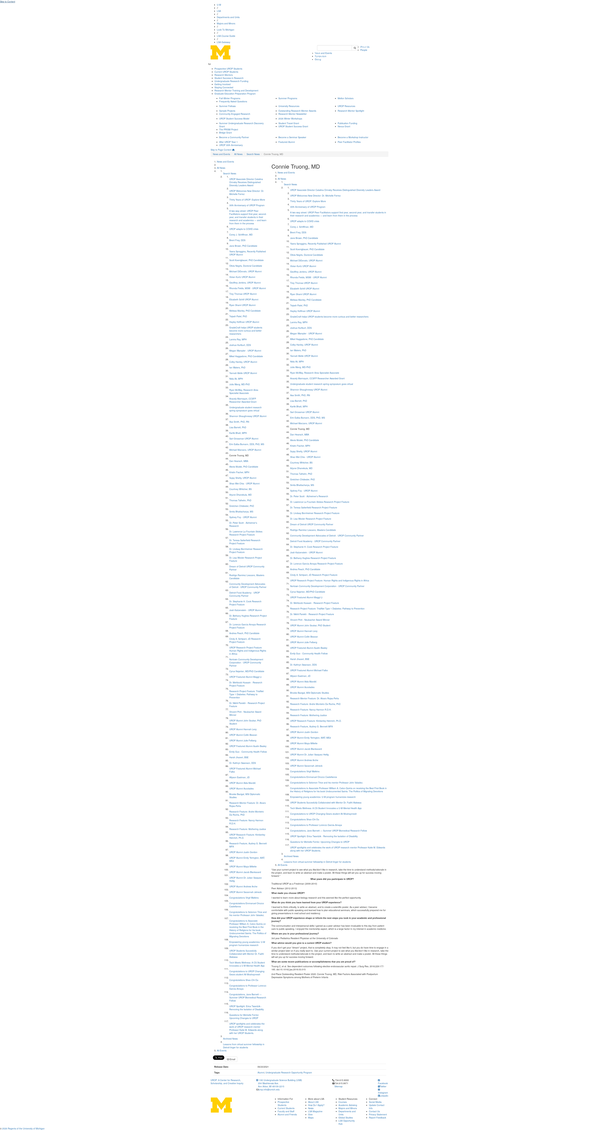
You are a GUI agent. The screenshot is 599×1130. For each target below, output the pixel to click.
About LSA (313, 1101)
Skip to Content (7, 1)
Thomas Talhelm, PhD (240, 500)
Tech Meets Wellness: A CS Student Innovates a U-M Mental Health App (247, 964)
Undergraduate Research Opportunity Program (288, 1072)
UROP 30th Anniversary (231, 145)
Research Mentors (223, 74)
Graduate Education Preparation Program (235, 93)
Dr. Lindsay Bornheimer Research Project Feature (314, 513)
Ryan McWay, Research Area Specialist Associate (243, 391)
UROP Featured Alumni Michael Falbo (309, 670)
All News (238, 154)
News (311, 1108)
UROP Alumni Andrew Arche (243, 886)
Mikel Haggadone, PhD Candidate (246, 356)
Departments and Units (228, 17)
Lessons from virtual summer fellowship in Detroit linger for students (243, 1046)
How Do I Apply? (316, 1105)
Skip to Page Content (221, 149)
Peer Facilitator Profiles (349, 141)
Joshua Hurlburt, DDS (240, 345)
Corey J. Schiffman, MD (241, 234)
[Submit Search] (355, 48)
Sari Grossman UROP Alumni (243, 438)
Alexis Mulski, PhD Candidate (243, 466)
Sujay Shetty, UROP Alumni (242, 477)
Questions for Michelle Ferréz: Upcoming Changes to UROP (244, 1016)
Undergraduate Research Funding (231, 81)
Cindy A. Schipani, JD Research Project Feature (313, 574)
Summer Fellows (227, 106)
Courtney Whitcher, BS (240, 489)
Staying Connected (223, 87)
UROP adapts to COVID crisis (243, 228)
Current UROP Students (226, 71)
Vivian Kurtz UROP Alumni (242, 277)
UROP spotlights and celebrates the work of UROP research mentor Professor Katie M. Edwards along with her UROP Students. (247, 1028)
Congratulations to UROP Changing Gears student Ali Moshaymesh (246, 973)
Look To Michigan (225, 29)
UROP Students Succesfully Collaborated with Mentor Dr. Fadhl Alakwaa (246, 953)
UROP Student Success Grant (293, 126)
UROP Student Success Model (234, 118)
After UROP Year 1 (228, 141)
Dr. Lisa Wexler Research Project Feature (310, 518)
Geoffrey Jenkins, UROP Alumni (245, 282)
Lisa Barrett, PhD (237, 427)
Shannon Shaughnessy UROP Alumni (247, 416)
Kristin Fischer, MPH (239, 472)
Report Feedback (377, 1117)
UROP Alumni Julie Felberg (242, 740)
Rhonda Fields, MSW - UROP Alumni (247, 288)
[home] (233, 149)
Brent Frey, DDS (237, 240)
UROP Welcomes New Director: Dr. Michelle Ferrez (315, 195)
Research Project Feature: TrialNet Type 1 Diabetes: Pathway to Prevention (246, 694)
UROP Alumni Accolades (241, 788)
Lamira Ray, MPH (238, 339)
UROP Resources (346, 106)
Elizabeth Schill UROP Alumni (243, 299)
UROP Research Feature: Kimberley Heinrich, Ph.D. (315, 720)
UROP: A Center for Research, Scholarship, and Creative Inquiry (227, 1082)
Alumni (261, 1072)
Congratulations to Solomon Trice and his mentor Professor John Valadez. (248, 913)
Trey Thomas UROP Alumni (243, 293)
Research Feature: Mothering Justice (247, 829)
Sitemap (338, 1086)
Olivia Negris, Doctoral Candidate (245, 265)
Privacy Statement (378, 1114)
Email (232, 1059)
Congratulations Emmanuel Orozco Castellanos (313, 776)
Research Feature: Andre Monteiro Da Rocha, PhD (315, 704)
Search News (253, 154)
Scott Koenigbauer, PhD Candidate (246, 260)
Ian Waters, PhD (237, 367)
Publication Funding (347, 123)
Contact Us (374, 1111)
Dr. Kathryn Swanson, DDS (242, 762)
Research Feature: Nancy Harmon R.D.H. (310, 709)
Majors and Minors (226, 23)
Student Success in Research (228, 78)
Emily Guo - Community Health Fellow (248, 751)
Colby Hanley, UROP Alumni (243, 361)
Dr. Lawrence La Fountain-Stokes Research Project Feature (245, 533)
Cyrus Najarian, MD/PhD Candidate (246, 671)
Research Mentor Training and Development (236, 90)
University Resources (288, 106)
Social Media (375, 1101)
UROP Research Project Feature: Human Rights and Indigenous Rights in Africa (247, 650)
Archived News (230, 1038)
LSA (219, 10)
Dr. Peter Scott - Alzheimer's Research (309, 496)
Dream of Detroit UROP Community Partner (311, 524)
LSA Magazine (315, 1111)
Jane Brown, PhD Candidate (243, 245)
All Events (221, 1050)
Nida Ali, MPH (236, 378)
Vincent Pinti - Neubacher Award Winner (310, 619)
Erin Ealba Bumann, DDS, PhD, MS (246, 444)
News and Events (221, 154)
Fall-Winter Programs (229, 98)
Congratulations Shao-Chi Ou (243, 980)
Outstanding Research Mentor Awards (297, 110)
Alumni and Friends (287, 1114)
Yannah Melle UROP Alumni (243, 373)
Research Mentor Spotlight (351, 110)
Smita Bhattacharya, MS (241, 511)
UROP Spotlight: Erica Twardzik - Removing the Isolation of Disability (246, 1008)
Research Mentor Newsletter (292, 113)
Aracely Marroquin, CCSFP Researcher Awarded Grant (242, 400)
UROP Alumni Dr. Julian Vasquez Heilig (309, 754)
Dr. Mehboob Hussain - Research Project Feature (314, 602)
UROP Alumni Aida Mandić (242, 782)
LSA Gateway (223, 42)
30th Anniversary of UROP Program (247, 205)
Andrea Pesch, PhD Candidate (244, 633)
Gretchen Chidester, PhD (241, 505)
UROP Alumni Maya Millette (243, 866)
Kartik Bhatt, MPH (238, 432)
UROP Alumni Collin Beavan (243, 734)
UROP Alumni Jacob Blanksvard (245, 872)
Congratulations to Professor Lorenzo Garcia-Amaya (316, 825)
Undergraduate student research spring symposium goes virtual (245, 409)
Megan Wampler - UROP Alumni (245, 350)
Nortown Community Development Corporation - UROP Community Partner (246, 662)
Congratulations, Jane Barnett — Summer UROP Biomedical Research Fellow (247, 997)
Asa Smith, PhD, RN (239, 421)
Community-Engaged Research (234, 113)
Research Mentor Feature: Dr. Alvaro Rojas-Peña (314, 698)
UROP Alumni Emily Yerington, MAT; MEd (310, 737)
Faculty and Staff (286, 1111)
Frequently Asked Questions (233, 101)
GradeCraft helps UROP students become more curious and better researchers (245, 330)
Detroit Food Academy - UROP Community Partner (244, 594)
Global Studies (345, 1117)
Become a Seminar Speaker (292, 137)
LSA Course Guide (226, 35)
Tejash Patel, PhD (238, 316)
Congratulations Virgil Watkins (244, 897)
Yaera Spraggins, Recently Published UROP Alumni (315, 243)
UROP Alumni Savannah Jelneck (245, 892)
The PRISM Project (228, 129)
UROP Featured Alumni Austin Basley (247, 746)
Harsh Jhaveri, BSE (238, 757)
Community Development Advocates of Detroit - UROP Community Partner (247, 585)
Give (310, 1114)
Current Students (286, 1108)
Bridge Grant (225, 132)
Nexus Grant (344, 126)
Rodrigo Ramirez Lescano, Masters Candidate (313, 529)
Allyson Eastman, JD (239, 777)
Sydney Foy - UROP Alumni (243, 517)
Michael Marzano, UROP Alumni (245, 449)
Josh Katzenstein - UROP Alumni (245, 610)
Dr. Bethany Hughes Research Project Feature (313, 558)
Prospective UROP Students (228, 68)
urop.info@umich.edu (269, 1089)
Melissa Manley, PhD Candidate (245, 310)
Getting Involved (222, 84)
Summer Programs (287, 98)
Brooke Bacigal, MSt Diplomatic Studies (309, 692)
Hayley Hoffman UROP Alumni (244, 321)
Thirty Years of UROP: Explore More (247, 199)
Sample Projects (227, 110)
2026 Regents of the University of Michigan (23, 1128)
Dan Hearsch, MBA (238, 461)
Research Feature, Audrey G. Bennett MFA (311, 726)
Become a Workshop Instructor (353, 137)
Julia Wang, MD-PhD (239, 384)
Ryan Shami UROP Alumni (242, 305)
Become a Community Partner (234, 137)
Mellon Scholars (345, 98)
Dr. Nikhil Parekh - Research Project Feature (312, 614)
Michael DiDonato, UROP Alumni (245, 271)
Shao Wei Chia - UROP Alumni (244, 483)
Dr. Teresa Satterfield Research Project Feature (313, 507)
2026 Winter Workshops (290, 118)
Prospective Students (283, 1103)
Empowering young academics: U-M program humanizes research (247, 943)
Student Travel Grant (288, 123)
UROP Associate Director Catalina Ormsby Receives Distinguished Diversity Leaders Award (246, 182)
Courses (342, 1101)
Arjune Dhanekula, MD (240, 494)
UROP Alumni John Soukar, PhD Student (310, 625)
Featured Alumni (286, 141)
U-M (219, 4)
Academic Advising (347, 1105)
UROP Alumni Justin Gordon (243, 852)
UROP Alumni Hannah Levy (243, 729)
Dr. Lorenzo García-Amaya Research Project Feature (316, 563)
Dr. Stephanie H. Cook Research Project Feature (314, 546)
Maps (311, 1117)
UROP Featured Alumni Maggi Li (245, 676)
